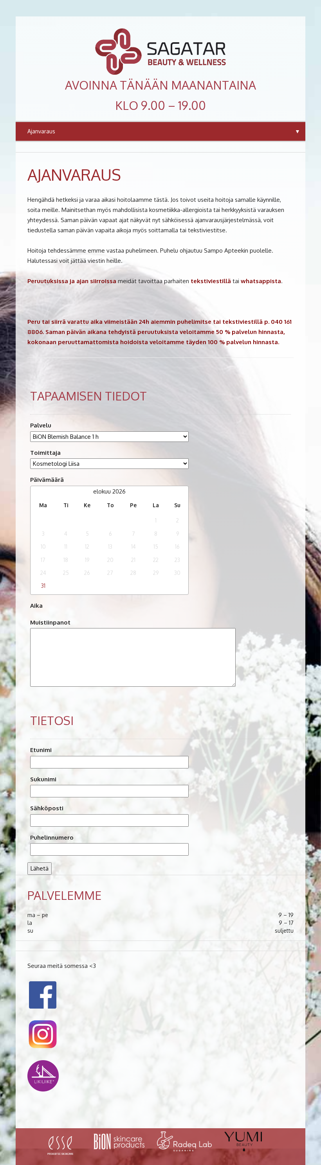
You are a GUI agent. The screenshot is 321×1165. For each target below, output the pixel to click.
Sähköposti (46, 808)
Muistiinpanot (50, 622)
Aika (36, 605)
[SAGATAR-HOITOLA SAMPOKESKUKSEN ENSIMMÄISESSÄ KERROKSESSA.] (160, 51)
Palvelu (40, 425)
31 (43, 585)
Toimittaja (45, 452)
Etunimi (41, 750)
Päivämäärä (47, 479)
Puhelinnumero (52, 837)
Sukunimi (43, 779)
